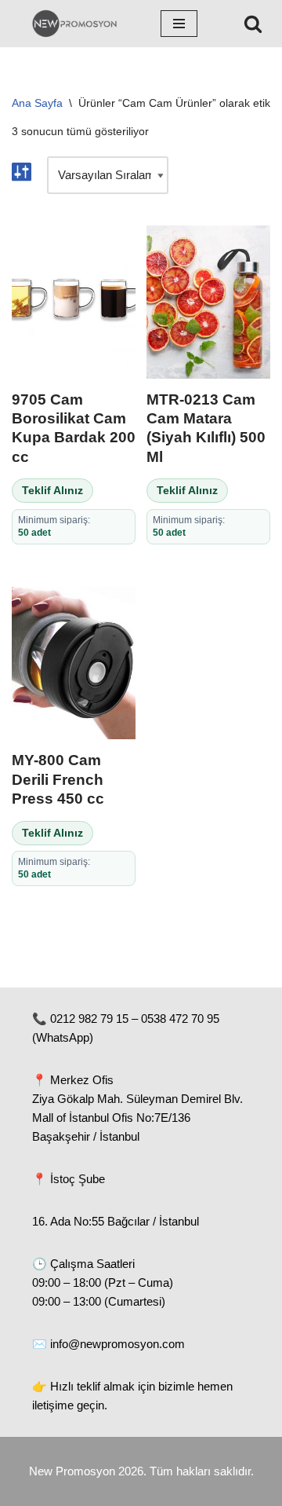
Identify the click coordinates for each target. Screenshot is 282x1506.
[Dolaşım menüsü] (179, 23)
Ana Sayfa (37, 103)
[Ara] (253, 23)
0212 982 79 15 (89, 1018)
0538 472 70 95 (180, 1018)
